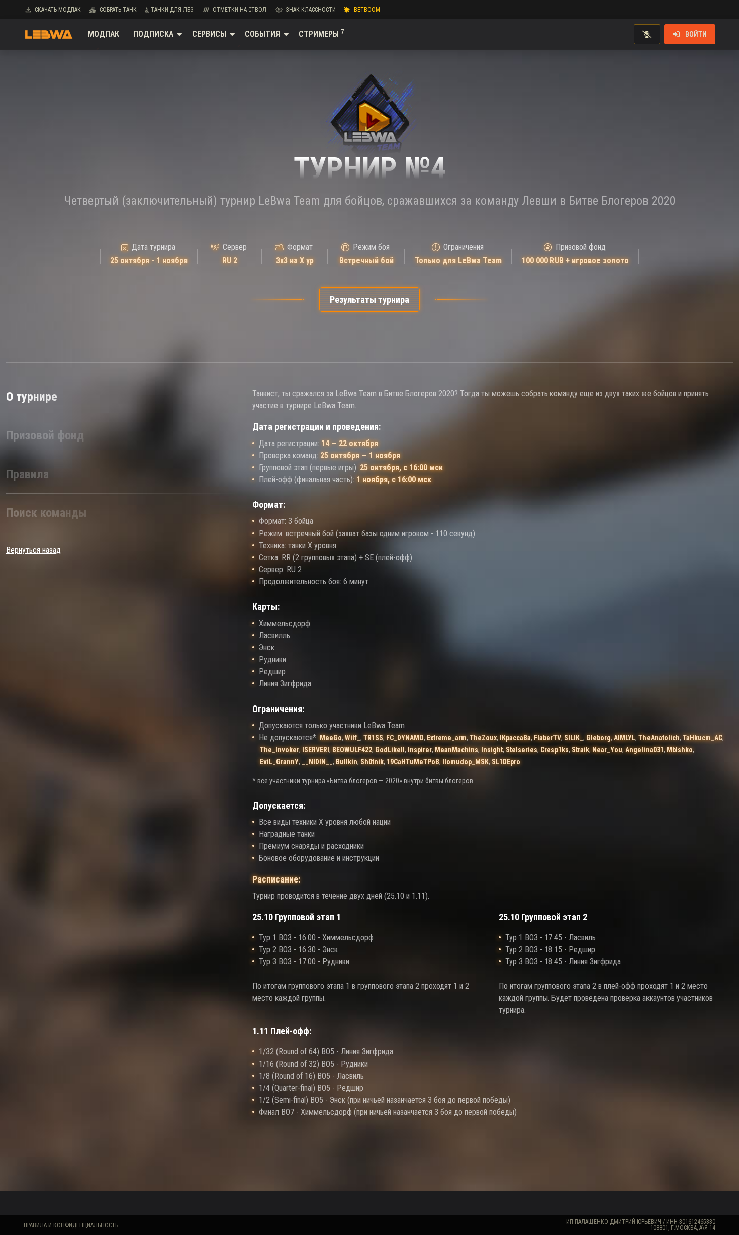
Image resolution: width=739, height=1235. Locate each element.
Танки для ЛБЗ (172, 9)
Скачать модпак (58, 9)
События (262, 34)
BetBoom (367, 9)
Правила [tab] (27, 474)
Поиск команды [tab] (46, 513)
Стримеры (321, 33)
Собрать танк (118, 9)
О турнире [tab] (31, 397)
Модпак (103, 34)
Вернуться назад (33, 550)
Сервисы (209, 34)
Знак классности (311, 9)
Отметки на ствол (239, 9)
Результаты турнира (369, 299)
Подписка (153, 34)
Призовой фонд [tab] (45, 435)
